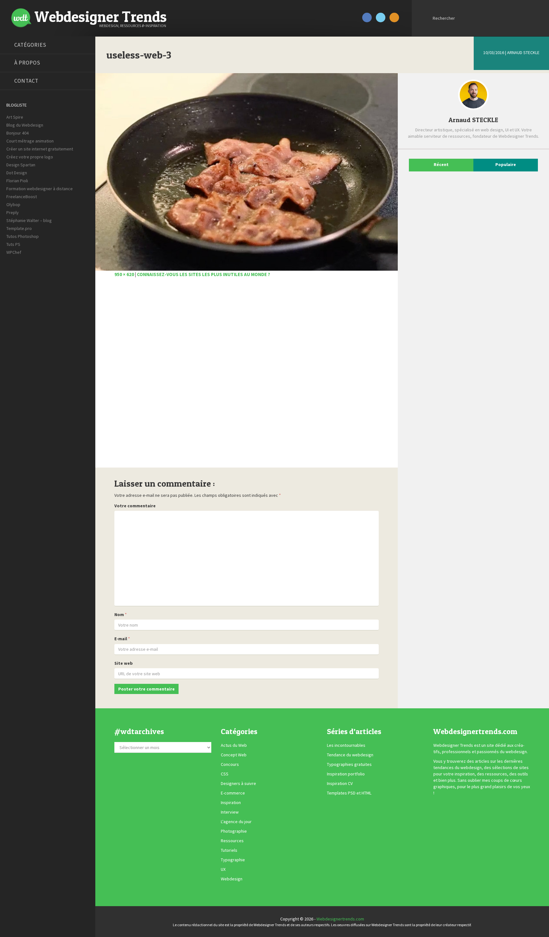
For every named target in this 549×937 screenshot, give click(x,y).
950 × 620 (124, 274)
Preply (12, 212)
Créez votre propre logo (29, 157)
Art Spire (14, 117)
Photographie (234, 831)
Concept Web (234, 755)
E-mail (120, 639)
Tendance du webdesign (350, 755)
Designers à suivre (238, 784)
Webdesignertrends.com (340, 919)
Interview (230, 812)
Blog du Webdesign (24, 125)
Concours (230, 764)
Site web (123, 663)
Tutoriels (229, 850)
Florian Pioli (17, 181)
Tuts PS (13, 244)
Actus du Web (234, 745)
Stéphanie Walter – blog (29, 220)
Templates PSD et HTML (349, 793)
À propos (27, 62)
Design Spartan (20, 165)
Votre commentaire (135, 506)
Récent (441, 164)
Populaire (505, 164)
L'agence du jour (236, 822)
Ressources (232, 841)
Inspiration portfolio (346, 774)
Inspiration (231, 803)
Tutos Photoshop (22, 236)
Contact (26, 80)
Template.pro (19, 228)
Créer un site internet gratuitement (39, 149)
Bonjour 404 (17, 133)
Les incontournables (346, 745)
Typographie (233, 860)
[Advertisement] (246, 376)
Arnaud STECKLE (523, 52)
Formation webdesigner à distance (39, 188)
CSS (224, 774)
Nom (119, 614)
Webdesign (231, 879)
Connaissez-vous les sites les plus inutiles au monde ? (203, 274)
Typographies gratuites (349, 764)
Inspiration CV (340, 784)
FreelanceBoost (21, 196)
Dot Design (16, 173)
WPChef (13, 252)
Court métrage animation (30, 141)
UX (223, 869)
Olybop (13, 204)
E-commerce (233, 793)
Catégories (30, 44)
